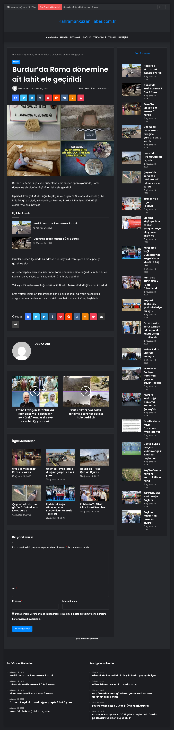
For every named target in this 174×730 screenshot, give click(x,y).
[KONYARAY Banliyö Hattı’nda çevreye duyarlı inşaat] (131, 373)
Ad (14, 588)
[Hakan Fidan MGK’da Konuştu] (131, 354)
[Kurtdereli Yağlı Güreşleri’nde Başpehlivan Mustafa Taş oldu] (60, 493)
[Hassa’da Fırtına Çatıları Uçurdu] (94, 457)
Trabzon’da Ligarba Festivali (151, 202)
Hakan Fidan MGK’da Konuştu (151, 353)
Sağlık (87, 37)
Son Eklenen (142, 53)
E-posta (17, 601)
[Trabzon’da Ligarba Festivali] (131, 203)
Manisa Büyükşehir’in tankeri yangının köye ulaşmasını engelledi (152, 226)
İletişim (123, 37)
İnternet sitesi (69, 601)
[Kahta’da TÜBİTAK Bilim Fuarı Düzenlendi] (94, 493)
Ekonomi (75, 37)
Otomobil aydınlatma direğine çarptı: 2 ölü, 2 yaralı (60, 472)
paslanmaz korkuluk (87, 638)
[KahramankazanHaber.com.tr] (87, 21)
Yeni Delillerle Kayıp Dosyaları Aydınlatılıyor (152, 426)
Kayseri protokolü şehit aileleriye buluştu (153, 306)
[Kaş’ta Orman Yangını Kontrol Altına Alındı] (131, 475)
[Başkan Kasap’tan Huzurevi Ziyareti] (131, 516)
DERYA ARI (23, 88)
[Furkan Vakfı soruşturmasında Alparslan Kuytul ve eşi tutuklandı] (131, 327)
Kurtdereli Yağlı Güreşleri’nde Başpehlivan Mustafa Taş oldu (59, 509)
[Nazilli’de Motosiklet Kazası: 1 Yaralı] (21, 227)
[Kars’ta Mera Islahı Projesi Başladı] (131, 497)
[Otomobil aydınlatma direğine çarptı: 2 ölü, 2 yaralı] (60, 457)
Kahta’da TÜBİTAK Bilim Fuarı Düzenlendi (93, 505)
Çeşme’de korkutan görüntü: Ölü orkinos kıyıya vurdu (25, 507)
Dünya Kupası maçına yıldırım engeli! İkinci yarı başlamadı (153, 451)
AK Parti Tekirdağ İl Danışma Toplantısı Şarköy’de (150, 402)
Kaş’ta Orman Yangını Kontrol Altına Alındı (152, 476)
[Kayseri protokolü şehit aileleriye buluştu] (131, 305)
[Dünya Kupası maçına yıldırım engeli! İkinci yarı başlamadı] (131, 448)
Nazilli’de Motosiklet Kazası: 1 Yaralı (55, 223)
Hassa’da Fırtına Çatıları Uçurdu (90, 470)
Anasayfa (52, 37)
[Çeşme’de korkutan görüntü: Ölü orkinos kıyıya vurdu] (26, 493)
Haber (64, 37)
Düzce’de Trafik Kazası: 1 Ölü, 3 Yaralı (56, 238)
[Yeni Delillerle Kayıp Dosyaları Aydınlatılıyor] (131, 425)
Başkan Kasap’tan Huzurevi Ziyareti (150, 517)
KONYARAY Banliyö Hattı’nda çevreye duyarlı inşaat (152, 376)
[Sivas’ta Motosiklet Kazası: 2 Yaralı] (26, 457)
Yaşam (112, 37)
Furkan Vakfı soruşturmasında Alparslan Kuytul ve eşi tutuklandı (152, 330)
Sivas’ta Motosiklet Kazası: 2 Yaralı (81, 7)
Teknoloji (99, 37)
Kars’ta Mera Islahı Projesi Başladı (152, 496)
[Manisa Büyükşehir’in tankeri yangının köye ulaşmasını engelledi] (131, 222)
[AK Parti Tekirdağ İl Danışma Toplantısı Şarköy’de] (131, 399)
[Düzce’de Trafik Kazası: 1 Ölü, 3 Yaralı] (21, 243)
